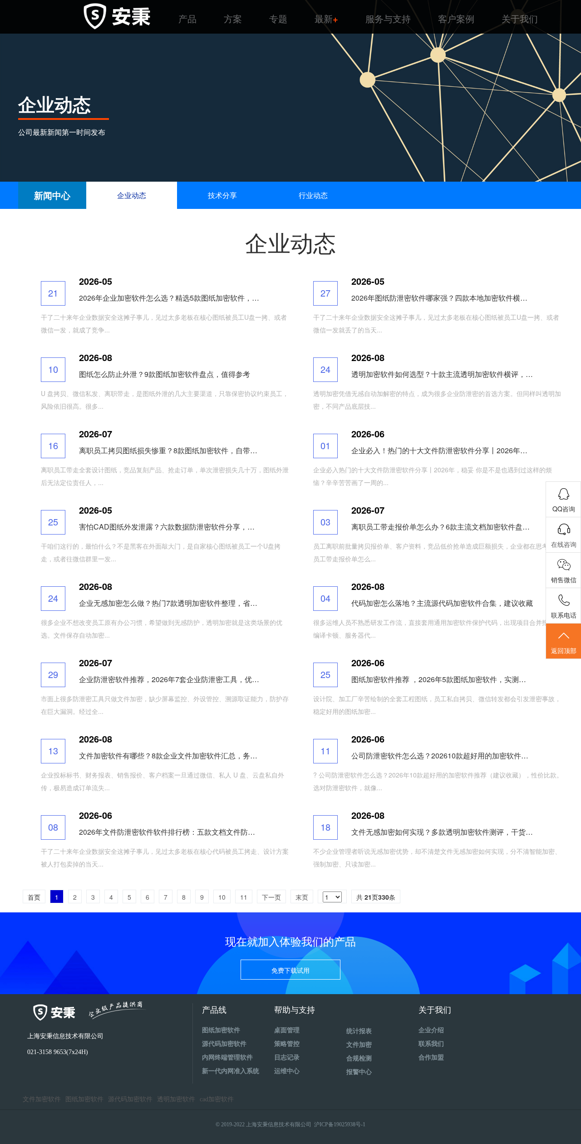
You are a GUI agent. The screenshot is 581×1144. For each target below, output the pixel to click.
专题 (278, 18)
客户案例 (456, 18)
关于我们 (520, 18)
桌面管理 (287, 1030)
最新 (326, 18)
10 (222, 896)
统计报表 (359, 1031)
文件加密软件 (42, 1099)
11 (243, 896)
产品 (187, 18)
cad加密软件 (217, 1099)
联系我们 (431, 1043)
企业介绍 (431, 1030)
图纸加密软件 (221, 1030)
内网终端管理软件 (227, 1057)
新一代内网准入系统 (230, 1071)
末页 (301, 896)
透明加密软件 (176, 1099)
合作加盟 (431, 1057)
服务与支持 (388, 18)
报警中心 (359, 1072)
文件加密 (359, 1044)
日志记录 (287, 1057)
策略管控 (287, 1043)
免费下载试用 (290, 970)
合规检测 (359, 1058)
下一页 (271, 896)
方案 (233, 18)
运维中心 (287, 1071)
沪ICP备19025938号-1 (339, 1124)
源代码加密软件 (224, 1043)
